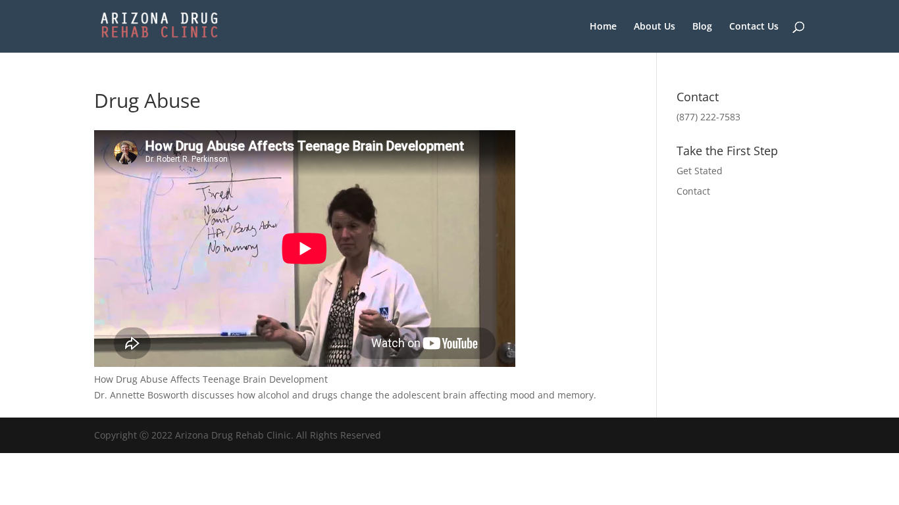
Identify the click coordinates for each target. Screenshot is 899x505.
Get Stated (700, 170)
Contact (693, 191)
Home (603, 27)
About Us (654, 27)
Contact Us (754, 27)
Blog (702, 27)
